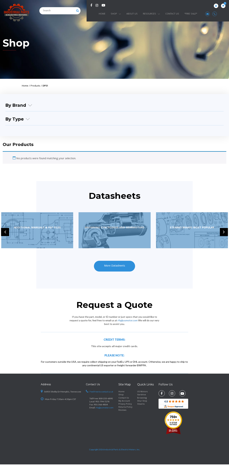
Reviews (122, 410)
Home (102, 14)
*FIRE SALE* (190, 14)
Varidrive (141, 395)
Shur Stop (142, 401)
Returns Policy (125, 407)
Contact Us (172, 14)
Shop (114, 14)
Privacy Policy (125, 404)
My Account (124, 401)
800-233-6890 (106, 398)
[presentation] (5, 232)
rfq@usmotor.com (128, 320)
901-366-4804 (101, 404)
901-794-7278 (102, 401)
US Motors (142, 391)
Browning (142, 398)
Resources (149, 14)
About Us (132, 14)
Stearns (141, 404)
